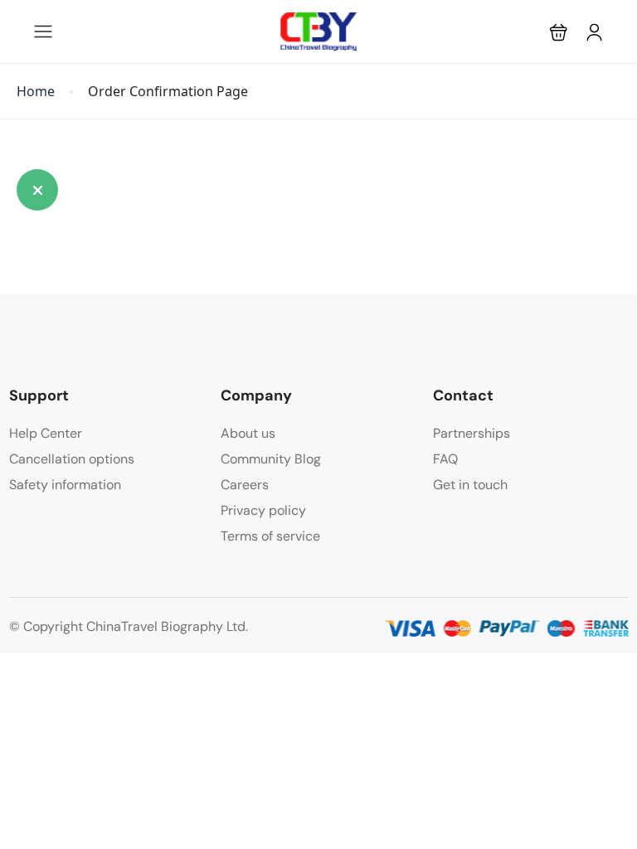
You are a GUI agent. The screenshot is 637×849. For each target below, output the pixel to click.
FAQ (445, 459)
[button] (558, 31)
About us (248, 433)
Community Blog (271, 459)
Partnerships (471, 433)
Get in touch (470, 484)
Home (36, 91)
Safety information (65, 484)
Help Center (45, 433)
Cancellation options (71, 459)
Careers (245, 484)
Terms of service (270, 536)
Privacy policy (263, 510)
